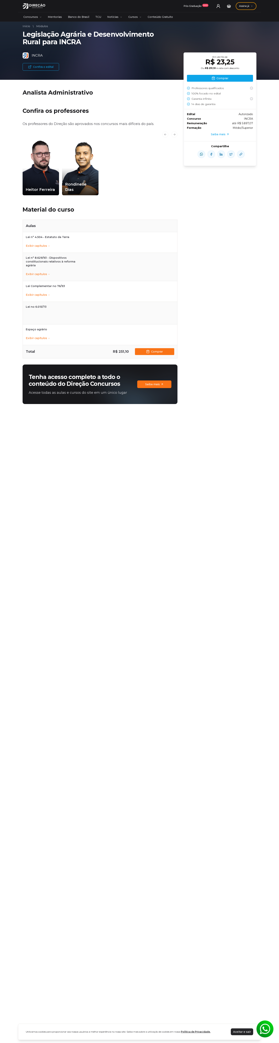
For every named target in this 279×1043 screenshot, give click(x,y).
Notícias (112, 17)
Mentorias (55, 17)
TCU (98, 17)
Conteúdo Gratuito (160, 17)
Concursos (30, 17)
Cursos (133, 17)
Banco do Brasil (78, 17)
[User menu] (218, 6)
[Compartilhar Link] (241, 154)
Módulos (42, 26)
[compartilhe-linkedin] (221, 154)
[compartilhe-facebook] (211, 154)
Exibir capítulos (36, 246)
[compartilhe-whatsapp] (201, 154)
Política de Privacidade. (195, 1031)
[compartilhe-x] (231, 154)
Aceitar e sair (242, 1032)
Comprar (157, 351)
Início (26, 26)
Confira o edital (43, 67)
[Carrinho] (229, 6)
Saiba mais (152, 384)
